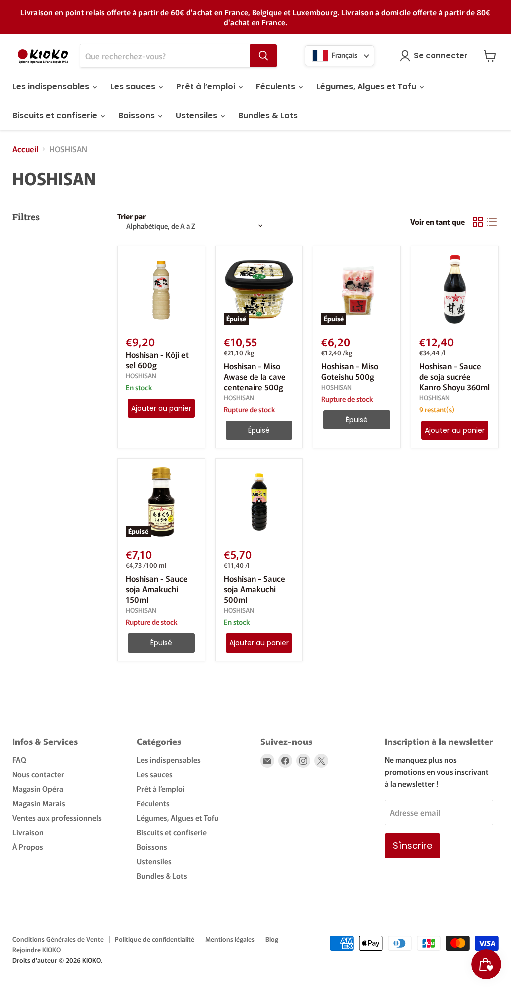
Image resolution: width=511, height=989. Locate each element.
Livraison (28, 832)
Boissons (137, 115)
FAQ (19, 759)
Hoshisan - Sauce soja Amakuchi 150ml (157, 588)
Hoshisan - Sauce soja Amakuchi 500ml (254, 588)
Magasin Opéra (37, 788)
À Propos (27, 846)
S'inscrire (412, 845)
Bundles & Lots (268, 115)
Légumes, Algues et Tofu (367, 86)
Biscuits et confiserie (55, 115)
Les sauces (133, 86)
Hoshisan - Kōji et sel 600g (157, 359)
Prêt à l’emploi (206, 86)
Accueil (25, 148)
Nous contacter (38, 774)
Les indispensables (51, 86)
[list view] (492, 222)
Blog (271, 939)
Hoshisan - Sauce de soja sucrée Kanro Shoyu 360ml (454, 376)
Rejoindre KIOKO (36, 949)
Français (343, 55)
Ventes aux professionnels (57, 817)
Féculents (276, 86)
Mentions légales (230, 939)
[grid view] (478, 222)
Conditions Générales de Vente (58, 939)
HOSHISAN (141, 375)
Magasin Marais (38, 803)
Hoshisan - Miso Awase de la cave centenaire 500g (255, 376)
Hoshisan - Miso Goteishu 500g (349, 371)
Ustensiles (197, 115)
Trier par (131, 216)
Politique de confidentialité (154, 939)
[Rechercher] (263, 55)
